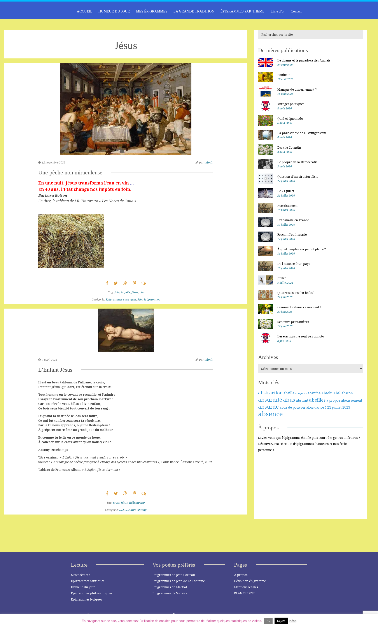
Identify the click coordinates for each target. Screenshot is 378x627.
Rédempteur (137, 502)
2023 (346, 407)
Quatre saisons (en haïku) (295, 293)
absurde (268, 406)
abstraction (270, 393)
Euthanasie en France (293, 220)
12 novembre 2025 (53, 162)
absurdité (270, 399)
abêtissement (351, 400)
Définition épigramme (250, 581)
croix (116, 502)
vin (142, 292)
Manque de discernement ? (297, 89)
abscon (347, 393)
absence (270, 413)
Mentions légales (246, 587)
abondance (315, 407)
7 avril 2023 (49, 360)
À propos (240, 575)
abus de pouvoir (292, 407)
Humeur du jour (83, 587)
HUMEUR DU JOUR (114, 11)
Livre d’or (278, 11)
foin (117, 292)
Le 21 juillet (285, 191)
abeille (289, 393)
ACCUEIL (84, 11)
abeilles (317, 400)
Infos (292, 621)
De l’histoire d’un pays (293, 264)
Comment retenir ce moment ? (299, 307)
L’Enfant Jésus (55, 370)
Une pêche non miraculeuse (70, 172)
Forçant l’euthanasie (292, 234)
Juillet (281, 278)
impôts (125, 292)
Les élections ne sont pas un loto (300, 336)
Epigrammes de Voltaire (169, 593)
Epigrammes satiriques (121, 299)
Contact (296, 11)
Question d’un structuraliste (297, 176)
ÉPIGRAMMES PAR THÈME (242, 11)
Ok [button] (268, 621)
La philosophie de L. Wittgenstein (301, 133)
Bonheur (283, 75)
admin (209, 162)
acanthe (314, 393)
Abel (337, 393)
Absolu (326, 393)
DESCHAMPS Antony (133, 510)
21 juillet (334, 407)
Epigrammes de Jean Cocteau (173, 575)
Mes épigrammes (149, 299)
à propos (333, 400)
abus (289, 399)
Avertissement (287, 206)
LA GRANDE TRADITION (193, 11)
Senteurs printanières (293, 322)
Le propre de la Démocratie (297, 162)
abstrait (302, 400)
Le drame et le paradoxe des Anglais (303, 60)
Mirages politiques (290, 104)
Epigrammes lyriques (86, 599)
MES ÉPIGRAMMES (151, 11)
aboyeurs (301, 393)
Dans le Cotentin (289, 147)
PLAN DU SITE (244, 593)
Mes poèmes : (80, 575)
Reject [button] (281, 621)
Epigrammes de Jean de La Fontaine (178, 581)
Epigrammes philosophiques (91, 593)
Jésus (134, 292)
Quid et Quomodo (290, 118)
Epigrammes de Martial (169, 587)
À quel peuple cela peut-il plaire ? (301, 249)
